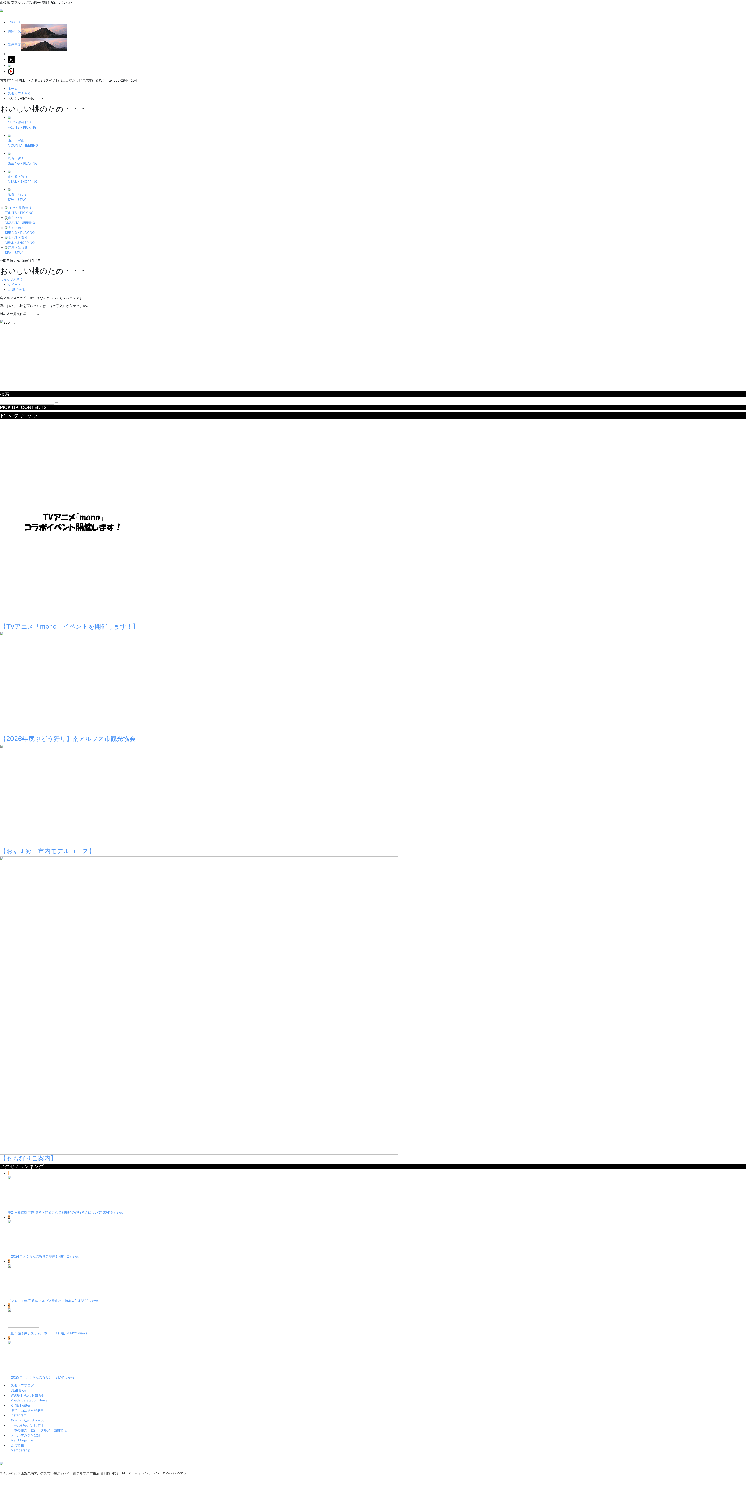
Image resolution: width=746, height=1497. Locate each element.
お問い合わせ (135, 1458)
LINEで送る (16, 290)
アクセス (6, 1458)
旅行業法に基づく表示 (66, 1458)
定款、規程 (117, 1458)
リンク (18, 1458)
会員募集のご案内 (36, 1458)
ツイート (14, 284)
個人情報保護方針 (96, 1458)
